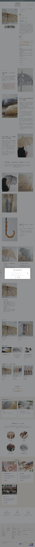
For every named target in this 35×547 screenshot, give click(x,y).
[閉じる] (29, 269)
